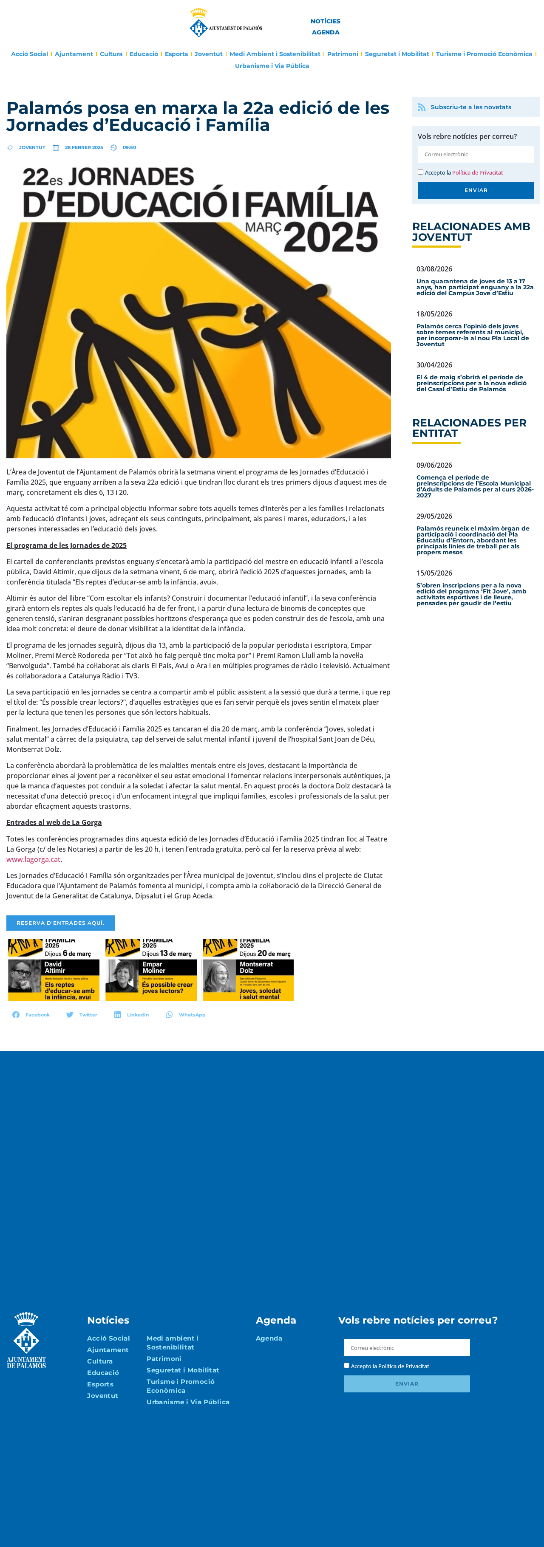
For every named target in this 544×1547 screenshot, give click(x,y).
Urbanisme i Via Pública (272, 66)
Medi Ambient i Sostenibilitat (275, 54)
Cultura (111, 54)
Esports (176, 54)
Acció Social (29, 54)
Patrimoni (342, 54)
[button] (31, 1014)
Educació (144, 54)
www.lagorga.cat (33, 859)
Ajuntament (74, 54)
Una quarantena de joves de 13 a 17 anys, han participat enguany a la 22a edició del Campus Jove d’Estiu (475, 287)
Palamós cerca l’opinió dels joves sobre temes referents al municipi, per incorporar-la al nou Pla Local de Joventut (472, 335)
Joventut (209, 54)
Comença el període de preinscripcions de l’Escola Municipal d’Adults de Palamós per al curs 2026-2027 (475, 486)
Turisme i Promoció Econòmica (484, 54)
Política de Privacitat (477, 172)
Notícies (325, 21)
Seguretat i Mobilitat (397, 54)
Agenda (326, 32)
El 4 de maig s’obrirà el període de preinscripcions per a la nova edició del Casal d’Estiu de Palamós (471, 383)
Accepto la (464, 172)
